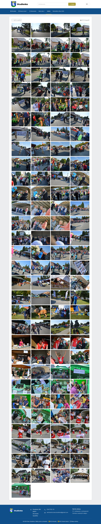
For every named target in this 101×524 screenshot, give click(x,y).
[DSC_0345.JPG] (79, 461)
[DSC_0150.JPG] (79, 30)
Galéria (48, 11)
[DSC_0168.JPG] (79, 89)
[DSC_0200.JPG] (40, 164)
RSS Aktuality (53, 521)
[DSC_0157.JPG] (40, 60)
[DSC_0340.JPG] (21, 461)
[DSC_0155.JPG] (79, 45)
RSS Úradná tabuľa (64, 521)
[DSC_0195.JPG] (60, 149)
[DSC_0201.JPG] (60, 164)
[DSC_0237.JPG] (40, 238)
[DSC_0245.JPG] (21, 268)
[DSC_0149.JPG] (60, 30)
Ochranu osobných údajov (79, 513)
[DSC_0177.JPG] (21, 119)
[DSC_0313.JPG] (79, 401)
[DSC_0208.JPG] (60, 179)
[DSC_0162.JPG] (60, 75)
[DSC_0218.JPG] (60, 193)
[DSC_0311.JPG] (60, 401)
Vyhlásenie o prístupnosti (81, 511)
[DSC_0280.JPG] (21, 342)
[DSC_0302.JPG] (21, 401)
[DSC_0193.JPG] (40, 149)
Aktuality (14, 11)
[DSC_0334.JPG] (21, 446)
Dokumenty (33, 11)
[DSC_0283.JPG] (79, 342)
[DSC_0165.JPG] (40, 89)
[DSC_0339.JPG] (79, 446)
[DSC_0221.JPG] (79, 193)
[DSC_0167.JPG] (60, 89)
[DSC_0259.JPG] (21, 297)
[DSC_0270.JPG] (79, 312)
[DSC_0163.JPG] (79, 75)
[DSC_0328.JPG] (79, 431)
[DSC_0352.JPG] (40, 476)
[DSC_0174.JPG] (60, 104)
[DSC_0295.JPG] (79, 372)
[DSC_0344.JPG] (60, 461)
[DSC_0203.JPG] (79, 164)
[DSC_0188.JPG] (60, 134)
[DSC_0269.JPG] (60, 312)
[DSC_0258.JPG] (79, 283)
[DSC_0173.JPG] (40, 104)
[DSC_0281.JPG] (40, 342)
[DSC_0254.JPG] (21, 283)
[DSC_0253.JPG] (79, 268)
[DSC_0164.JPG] (21, 89)
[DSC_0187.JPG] (40, 134)
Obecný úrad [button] (23, 11)
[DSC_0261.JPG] (60, 297)
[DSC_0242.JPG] (40, 253)
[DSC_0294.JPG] (60, 372)
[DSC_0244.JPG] (79, 253)
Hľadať (72, 4)
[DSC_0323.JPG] (79, 416)
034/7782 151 (50, 509)
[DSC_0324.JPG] (21, 431)
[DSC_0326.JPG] (60, 431)
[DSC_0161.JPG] (40, 75)
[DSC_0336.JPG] (60, 446)
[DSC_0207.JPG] (40, 179)
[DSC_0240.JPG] (21, 253)
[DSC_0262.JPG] (79, 297)
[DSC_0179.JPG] (40, 119)
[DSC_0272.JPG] (21, 327)
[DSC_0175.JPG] (79, 104)
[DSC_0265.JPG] (21, 312)
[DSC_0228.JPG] (79, 208)
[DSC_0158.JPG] (60, 60)
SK (87, 4)
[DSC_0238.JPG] (60, 238)
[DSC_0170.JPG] (21, 104)
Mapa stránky (74, 521)
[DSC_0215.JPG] (40, 193)
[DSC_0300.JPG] (79, 386)
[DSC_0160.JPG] (21, 75)
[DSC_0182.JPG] (60, 119)
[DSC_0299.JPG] (60, 386)
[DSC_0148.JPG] (40, 30)
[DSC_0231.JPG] (60, 223)
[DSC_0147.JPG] (21, 30)
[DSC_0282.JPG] (60, 342)
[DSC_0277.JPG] (60, 327)
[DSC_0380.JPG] (79, 476)
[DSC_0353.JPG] (60, 476)
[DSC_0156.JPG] (21, 60)
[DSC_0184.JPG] (79, 119)
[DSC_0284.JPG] (21, 357)
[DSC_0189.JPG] (79, 134)
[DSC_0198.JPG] (21, 164)
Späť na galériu (17, 20)
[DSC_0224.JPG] (21, 208)
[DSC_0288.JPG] (60, 357)
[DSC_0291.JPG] (21, 372)
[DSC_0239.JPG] (79, 238)
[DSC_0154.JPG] (60, 45)
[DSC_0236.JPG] (21, 238)
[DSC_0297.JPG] (40, 386)
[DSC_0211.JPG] (79, 179)
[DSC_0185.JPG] (21, 134)
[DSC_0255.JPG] (40, 283)
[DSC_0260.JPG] (40, 297)
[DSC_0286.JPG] (40, 357)
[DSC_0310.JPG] (40, 401)
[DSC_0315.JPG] (21, 416)
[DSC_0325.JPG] (40, 431)
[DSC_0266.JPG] (40, 312)
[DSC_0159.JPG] (79, 60)
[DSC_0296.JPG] (21, 386)
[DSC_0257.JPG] (60, 283)
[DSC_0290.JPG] (79, 357)
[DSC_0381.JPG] (21, 490)
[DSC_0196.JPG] (79, 149)
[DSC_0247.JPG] (40, 268)
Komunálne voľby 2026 (58, 11)
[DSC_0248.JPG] (60, 268)
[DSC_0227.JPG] (60, 208)
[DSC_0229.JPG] (21, 223)
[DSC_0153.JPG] (40, 45)
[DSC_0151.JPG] (21, 45)
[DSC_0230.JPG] (40, 223)
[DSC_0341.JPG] (40, 461)
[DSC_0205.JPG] (21, 179)
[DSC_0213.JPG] (21, 193)
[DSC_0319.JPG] (60, 416)
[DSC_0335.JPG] (40, 446)
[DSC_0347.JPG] (21, 476)
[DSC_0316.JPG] (40, 416)
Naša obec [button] (41, 11)
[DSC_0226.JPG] (40, 208)
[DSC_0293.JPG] (40, 372)
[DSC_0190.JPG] (21, 149)
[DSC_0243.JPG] (60, 253)
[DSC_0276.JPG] (40, 327)
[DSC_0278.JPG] (79, 327)
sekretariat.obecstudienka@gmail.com (57, 512)
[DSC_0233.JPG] (79, 223)
